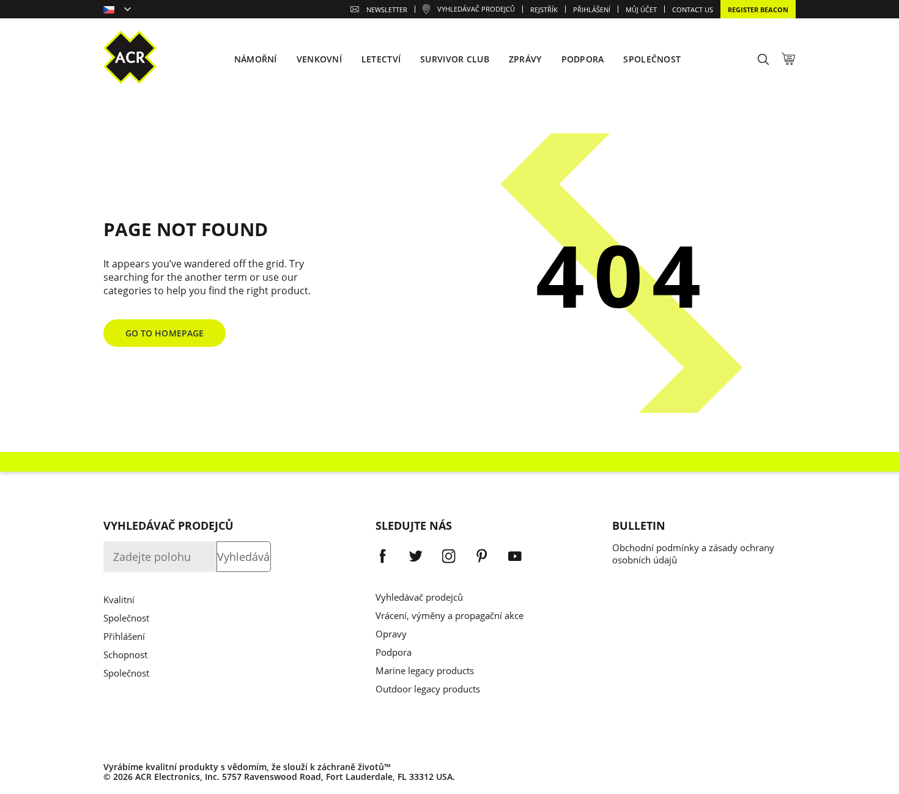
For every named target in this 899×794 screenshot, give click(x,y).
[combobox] (117, 10)
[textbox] (117, 10)
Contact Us (692, 9)
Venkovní (319, 59)
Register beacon (758, 9)
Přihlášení (124, 636)
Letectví (381, 59)
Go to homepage (164, 333)
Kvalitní (119, 599)
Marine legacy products (425, 670)
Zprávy (525, 59)
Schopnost (125, 654)
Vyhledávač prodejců (419, 597)
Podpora (394, 652)
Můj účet (641, 9)
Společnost (126, 618)
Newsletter (386, 9)
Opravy (391, 634)
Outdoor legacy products (428, 689)
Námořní (255, 59)
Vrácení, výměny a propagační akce (449, 615)
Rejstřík (544, 9)
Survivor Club (454, 59)
